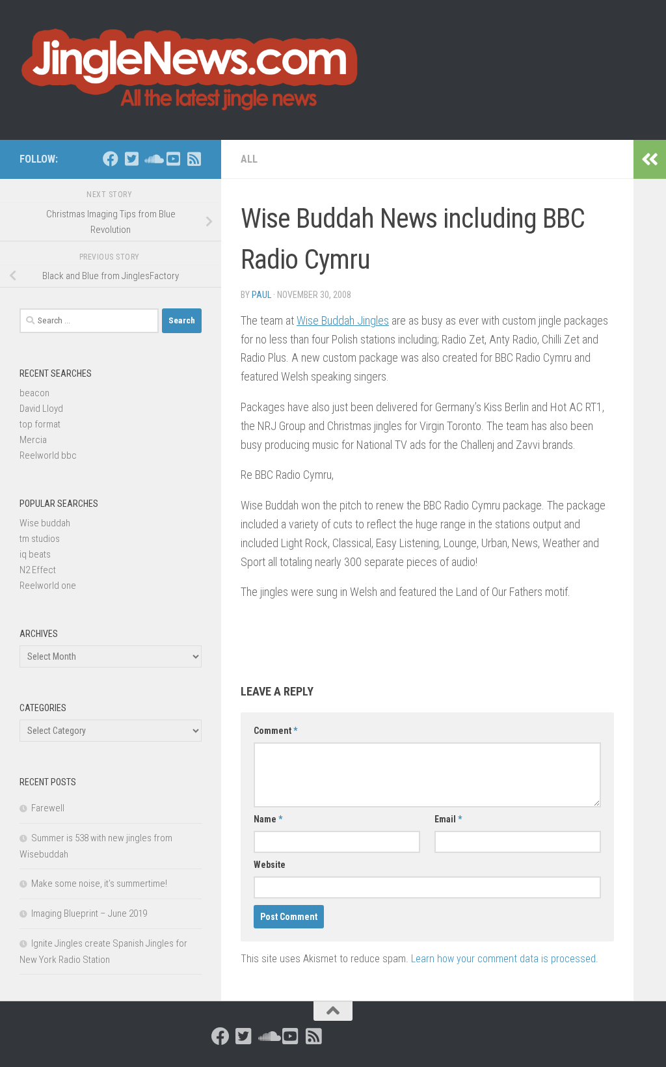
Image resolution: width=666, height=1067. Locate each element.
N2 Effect (38, 570)
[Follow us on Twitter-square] (131, 159)
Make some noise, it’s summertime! (99, 883)
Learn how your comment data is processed (503, 958)
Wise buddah (45, 523)
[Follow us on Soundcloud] (152, 159)
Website (270, 864)
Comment (275, 730)
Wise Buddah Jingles (343, 320)
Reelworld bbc (48, 455)
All (249, 159)
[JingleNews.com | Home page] (190, 70)
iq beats (35, 554)
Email (448, 819)
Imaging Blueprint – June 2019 (89, 913)
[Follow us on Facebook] (110, 159)
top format (40, 424)
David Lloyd (41, 408)
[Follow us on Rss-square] (194, 159)
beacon (34, 393)
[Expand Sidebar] (649, 159)
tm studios (40, 539)
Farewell (47, 808)
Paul (261, 295)
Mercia (33, 440)
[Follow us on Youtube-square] (173, 159)
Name (268, 819)
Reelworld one (48, 585)
